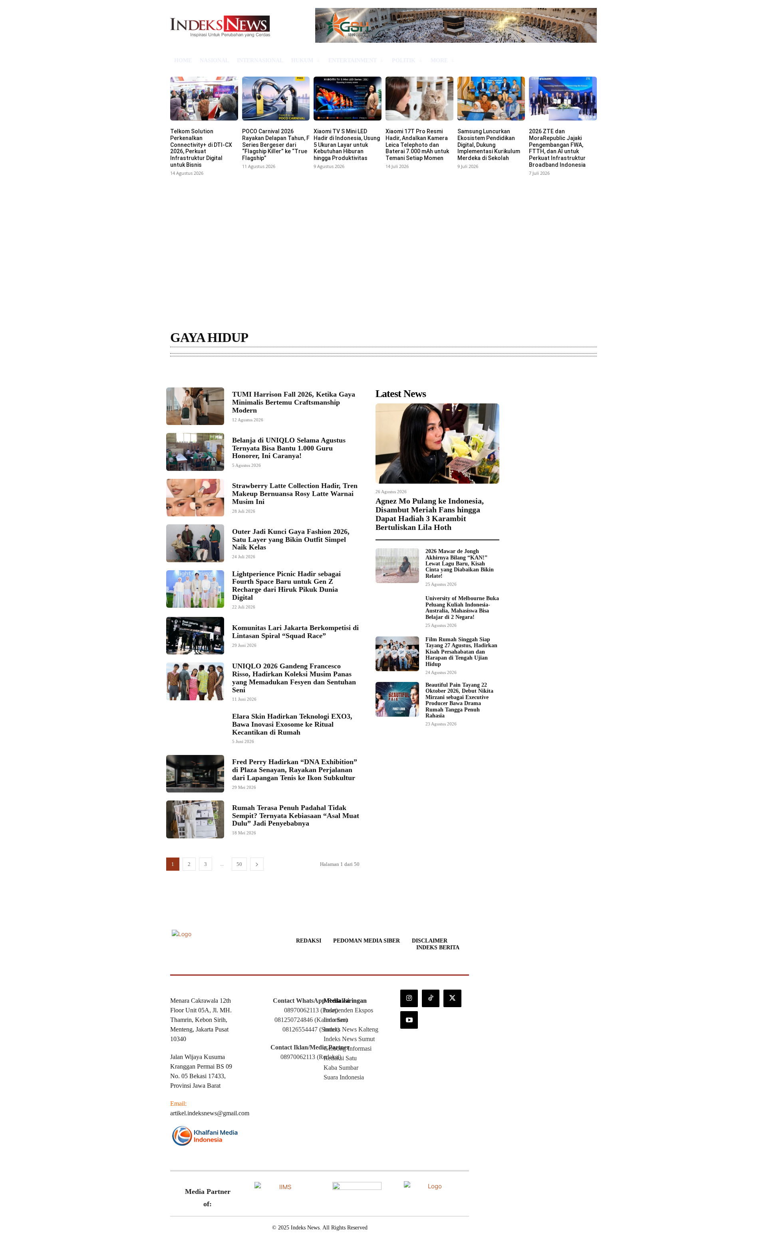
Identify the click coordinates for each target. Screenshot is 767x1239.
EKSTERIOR (226, 375)
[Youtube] (409, 1020)
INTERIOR (262, 375)
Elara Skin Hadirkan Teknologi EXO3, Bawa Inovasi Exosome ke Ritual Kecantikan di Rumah (292, 724)
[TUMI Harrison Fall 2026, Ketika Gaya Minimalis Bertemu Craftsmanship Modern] (195, 406)
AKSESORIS (188, 375)
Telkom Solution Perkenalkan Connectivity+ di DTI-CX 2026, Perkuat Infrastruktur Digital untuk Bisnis (201, 148)
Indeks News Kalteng (351, 1029)
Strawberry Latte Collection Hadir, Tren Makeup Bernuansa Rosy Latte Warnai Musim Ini (295, 494)
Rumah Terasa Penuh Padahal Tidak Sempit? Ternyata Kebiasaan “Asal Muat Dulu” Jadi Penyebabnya (295, 816)
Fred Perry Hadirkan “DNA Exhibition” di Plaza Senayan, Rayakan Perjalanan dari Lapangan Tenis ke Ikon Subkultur (294, 770)
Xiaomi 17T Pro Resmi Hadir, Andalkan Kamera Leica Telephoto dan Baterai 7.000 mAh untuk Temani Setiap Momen (417, 144)
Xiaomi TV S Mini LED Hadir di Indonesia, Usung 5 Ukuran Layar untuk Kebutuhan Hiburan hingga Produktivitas (347, 144)
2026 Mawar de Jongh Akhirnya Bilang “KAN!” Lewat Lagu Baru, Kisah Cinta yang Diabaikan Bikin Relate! (459, 563)
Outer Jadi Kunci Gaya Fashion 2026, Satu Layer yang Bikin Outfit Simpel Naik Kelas (291, 539)
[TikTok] (430, 998)
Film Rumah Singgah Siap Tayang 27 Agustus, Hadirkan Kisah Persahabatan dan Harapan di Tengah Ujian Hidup (461, 651)
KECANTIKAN (300, 375)
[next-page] (257, 864)
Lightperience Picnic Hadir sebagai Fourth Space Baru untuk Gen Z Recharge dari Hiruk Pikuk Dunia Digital (286, 585)
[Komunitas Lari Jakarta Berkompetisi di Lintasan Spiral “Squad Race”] (195, 635)
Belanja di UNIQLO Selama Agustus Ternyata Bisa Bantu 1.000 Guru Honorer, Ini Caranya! (289, 448)
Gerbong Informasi (348, 1048)
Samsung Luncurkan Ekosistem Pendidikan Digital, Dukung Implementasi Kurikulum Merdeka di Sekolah (488, 144)
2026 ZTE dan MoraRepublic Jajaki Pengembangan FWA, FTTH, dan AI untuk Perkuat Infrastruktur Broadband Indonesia (557, 148)
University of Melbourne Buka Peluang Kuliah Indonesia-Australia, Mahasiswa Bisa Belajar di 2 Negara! (462, 607)
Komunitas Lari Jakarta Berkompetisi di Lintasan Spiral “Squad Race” (295, 632)
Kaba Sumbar (341, 1067)
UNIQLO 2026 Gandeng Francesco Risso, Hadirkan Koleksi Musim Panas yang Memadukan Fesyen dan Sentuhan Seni (294, 678)
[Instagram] (409, 998)
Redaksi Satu (340, 1058)
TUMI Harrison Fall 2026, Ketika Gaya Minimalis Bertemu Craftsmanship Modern (293, 402)
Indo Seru (336, 1019)
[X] (452, 998)
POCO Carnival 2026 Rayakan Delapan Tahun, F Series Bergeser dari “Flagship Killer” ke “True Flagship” (276, 144)
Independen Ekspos (348, 1010)
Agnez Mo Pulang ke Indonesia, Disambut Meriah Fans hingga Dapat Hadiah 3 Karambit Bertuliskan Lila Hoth (430, 514)
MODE (334, 375)
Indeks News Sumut (349, 1038)
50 (239, 864)
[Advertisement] (383, 238)
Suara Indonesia (344, 1077)
